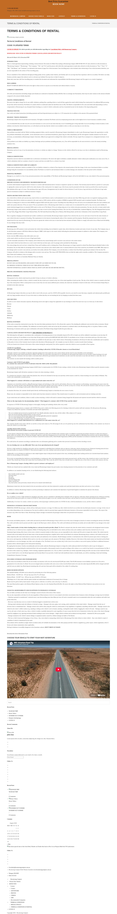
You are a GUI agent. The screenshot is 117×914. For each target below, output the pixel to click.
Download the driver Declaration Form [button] (17, 633)
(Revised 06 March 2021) (14, 57)
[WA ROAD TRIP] (14, 789)
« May (9, 844)
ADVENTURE (15, 890)
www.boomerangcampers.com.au (42, 869)
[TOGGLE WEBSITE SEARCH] (99, 16)
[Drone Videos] (13, 798)
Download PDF (25, 57)
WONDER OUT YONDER (16, 715)
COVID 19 (12, 720)
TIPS (12, 897)
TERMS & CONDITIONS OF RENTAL (101, 23)
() (42, 332)
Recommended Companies (18, 900)
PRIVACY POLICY (16, 904)
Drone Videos (12, 713)
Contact (13, 888)
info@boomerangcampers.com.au (21, 867)
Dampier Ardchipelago (15, 718)
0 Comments (12, 796)
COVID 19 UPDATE (13, 49)
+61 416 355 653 (13, 8)
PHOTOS (13, 893)
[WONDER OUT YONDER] (16, 808)
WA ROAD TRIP (13, 711)
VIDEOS (13, 895)
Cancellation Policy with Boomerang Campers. (64, 49)
